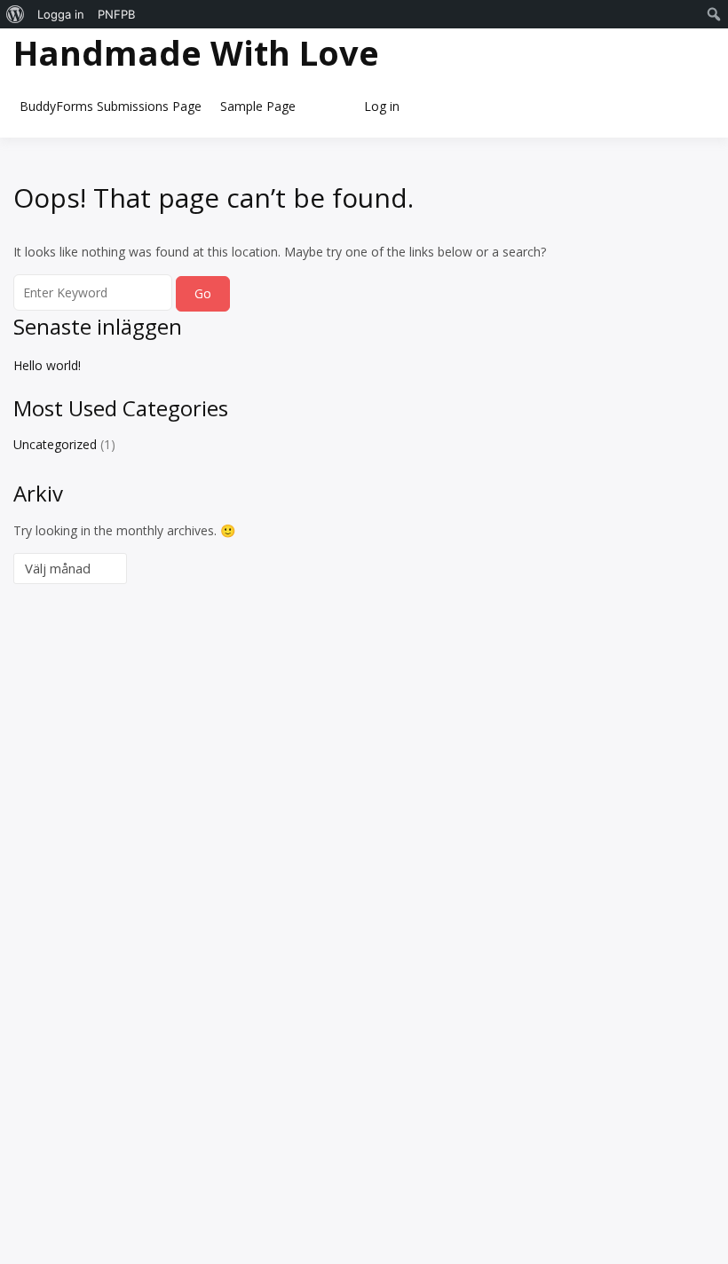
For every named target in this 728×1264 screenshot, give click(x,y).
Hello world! (47, 365)
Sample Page (258, 106)
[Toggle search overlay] (329, 106)
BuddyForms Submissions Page (111, 106)
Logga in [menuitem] (60, 14)
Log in (382, 106)
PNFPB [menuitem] (116, 14)
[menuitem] (15, 14)
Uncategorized (55, 444)
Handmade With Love (196, 52)
